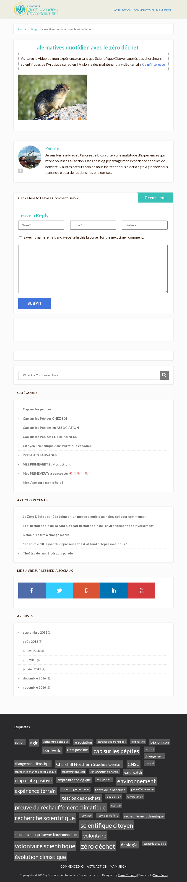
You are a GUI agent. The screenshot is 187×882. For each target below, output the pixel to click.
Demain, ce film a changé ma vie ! (47, 535)
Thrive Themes (127, 875)
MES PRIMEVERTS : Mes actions (47, 464)
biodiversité (138, 741)
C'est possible (77, 750)
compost (149, 763)
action (19, 742)
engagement (104, 779)
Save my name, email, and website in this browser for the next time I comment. (83, 237)
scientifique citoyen (107, 825)
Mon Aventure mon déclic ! (43, 482)
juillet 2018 (31, 651)
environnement (136, 781)
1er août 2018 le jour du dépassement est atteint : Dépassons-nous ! (75, 544)
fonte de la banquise (110, 790)
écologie (129, 844)
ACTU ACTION (122, 10)
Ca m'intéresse (153, 64)
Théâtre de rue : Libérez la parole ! (49, 553)
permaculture (135, 796)
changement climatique (32, 764)
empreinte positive (33, 780)
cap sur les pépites (116, 751)
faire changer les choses (75, 789)
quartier (116, 805)
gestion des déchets (81, 798)
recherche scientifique (45, 818)
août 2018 (30, 641)
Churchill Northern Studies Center (89, 764)
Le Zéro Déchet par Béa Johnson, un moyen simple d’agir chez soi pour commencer (84, 516)
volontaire (94, 836)
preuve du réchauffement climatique (60, 807)
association (83, 742)
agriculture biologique (56, 741)
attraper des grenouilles (112, 741)
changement (154, 756)
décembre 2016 (34, 678)
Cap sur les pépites (37, 409)
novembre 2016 (34, 687)
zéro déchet (98, 846)
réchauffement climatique (144, 816)
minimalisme (113, 796)
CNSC (133, 764)
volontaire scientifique (45, 846)
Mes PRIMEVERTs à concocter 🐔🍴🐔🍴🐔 (55, 473)
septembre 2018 (35, 632)
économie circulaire (154, 843)
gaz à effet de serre (142, 789)
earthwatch (133, 772)
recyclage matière (107, 815)
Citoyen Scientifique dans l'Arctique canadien (57, 446)
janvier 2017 (32, 669)
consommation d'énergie (105, 771)
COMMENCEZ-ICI (143, 10)
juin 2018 (29, 660)
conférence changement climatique (35, 771)
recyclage (86, 815)
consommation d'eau (73, 771)
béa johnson (160, 742)
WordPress (160, 875)
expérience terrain (35, 791)
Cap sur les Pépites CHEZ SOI (45, 418)
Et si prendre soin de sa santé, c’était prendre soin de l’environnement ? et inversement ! (89, 526)
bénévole (52, 750)
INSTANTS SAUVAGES (40, 455)
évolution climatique (40, 856)
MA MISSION (163, 10)
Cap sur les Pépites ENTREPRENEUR (50, 437)
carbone (149, 749)
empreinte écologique (74, 780)
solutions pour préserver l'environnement (46, 835)
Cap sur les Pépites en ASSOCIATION (51, 427)
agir (34, 742)
